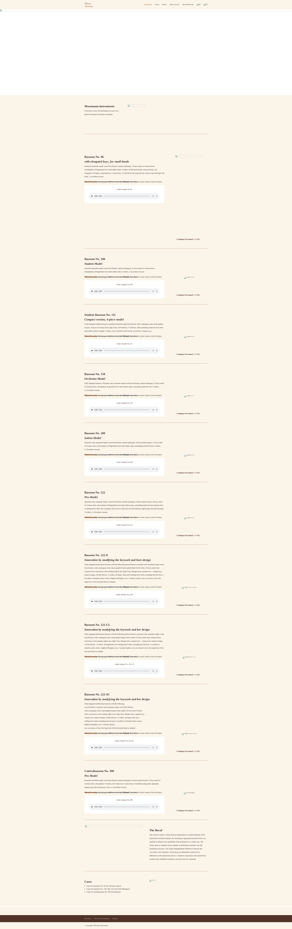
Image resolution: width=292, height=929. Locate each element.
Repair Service (174, 4)
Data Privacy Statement (102, 918)
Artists (157, 4)
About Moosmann (188, 4)
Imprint (114, 918)
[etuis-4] (152, 880)
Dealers (164, 4)
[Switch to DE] (199, 6)
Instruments (148, 4)
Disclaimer (87, 918)
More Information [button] (90, 182)
